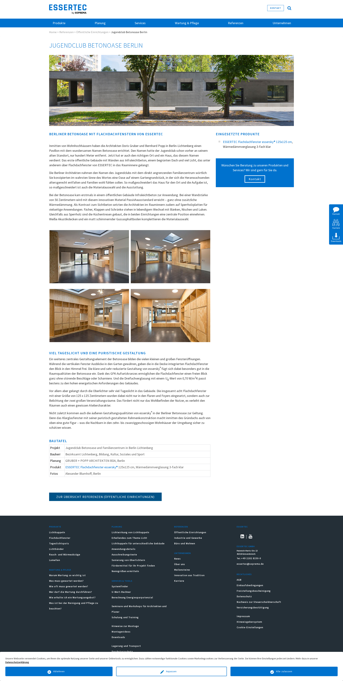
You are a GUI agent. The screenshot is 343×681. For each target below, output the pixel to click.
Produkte (55, 526)
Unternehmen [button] (282, 23)
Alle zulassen (284, 671)
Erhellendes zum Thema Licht (129, 537)
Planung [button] (100, 23)
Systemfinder (120, 586)
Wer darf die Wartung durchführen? (70, 592)
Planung (117, 526)
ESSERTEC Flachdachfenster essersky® (91, 467)
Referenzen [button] (235, 23)
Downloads (119, 637)
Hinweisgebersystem (249, 621)
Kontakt (275, 8)
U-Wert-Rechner (121, 592)
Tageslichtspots (59, 543)
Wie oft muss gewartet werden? (68, 586)
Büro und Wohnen (184, 543)
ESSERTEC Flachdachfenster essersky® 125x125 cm (257, 142)
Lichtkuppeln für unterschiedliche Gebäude (138, 543)
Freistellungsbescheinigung (254, 590)
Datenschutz (244, 596)
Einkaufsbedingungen (250, 585)
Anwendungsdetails (123, 549)
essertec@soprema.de (250, 563)
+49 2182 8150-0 (251, 558)
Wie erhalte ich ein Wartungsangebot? (72, 597)
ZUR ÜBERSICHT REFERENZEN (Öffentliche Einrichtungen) (105, 497)
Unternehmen (182, 553)
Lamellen (54, 560)
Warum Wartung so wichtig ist (67, 575)
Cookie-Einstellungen (250, 627)
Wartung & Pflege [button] (187, 23)
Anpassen (171, 671)
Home (53, 32)
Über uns (179, 564)
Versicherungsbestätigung (253, 607)
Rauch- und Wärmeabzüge (64, 554)
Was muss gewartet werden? (66, 580)
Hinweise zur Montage (125, 626)
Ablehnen (59, 671)
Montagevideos (121, 631)
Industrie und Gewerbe (188, 537)
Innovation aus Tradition (189, 575)
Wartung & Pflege (60, 569)
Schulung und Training (125, 617)
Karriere (179, 580)
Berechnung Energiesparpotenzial (132, 597)
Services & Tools (122, 581)
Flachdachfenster (59, 537)
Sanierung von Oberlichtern (128, 560)
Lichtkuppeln (57, 532)
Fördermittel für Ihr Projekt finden (133, 565)
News (177, 558)
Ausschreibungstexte (124, 554)
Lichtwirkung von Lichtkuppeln (130, 532)
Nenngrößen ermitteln (125, 571)
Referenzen (66, 32)
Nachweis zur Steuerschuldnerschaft (259, 602)
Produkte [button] (59, 23)
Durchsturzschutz (122, 651)
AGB (239, 579)
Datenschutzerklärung (17, 662)
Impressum (243, 616)
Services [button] (140, 23)
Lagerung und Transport (126, 646)
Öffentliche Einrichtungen (92, 32)
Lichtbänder (56, 549)
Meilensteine (182, 569)
